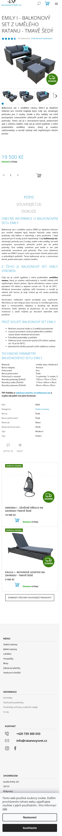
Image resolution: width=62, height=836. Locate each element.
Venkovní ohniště (12, 672)
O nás (6, 711)
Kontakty (7, 697)
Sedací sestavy (42, 409)
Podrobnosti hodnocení (41, 38)
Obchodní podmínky (13, 702)
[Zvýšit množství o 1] (4, 175)
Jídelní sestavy (10, 649)
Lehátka (7, 653)
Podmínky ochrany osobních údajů (20, 707)
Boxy (5, 663)
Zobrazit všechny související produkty (29, 597)
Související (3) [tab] (28, 204)
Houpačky (8, 658)
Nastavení (30, 817)
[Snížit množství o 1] (18, 175)
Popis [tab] (29, 197)
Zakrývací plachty (11, 667)
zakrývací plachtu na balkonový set (33, 392)
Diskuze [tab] (28, 211)
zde (4, 809)
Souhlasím (30, 828)
